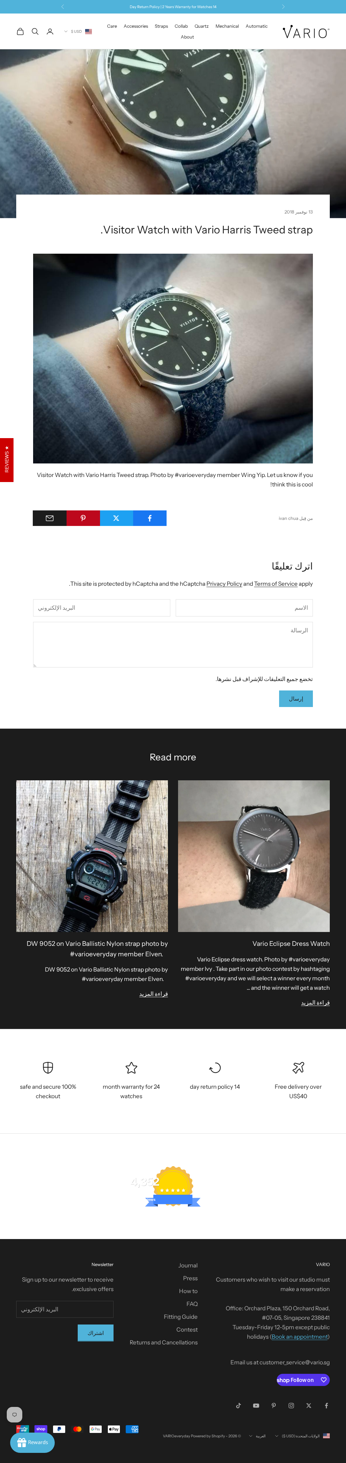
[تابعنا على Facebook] (326, 1405)
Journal (188, 1265)
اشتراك (96, 1333)
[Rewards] (32, 1443)
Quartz (202, 26)
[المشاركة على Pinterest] (83, 518)
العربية (261, 1436)
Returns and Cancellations (164, 1342)
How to (188, 1291)
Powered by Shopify (208, 1436)
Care (112, 26)
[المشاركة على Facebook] (149, 518)
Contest (187, 1329)
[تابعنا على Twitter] (308, 1405)
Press (190, 1278)
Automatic (257, 26)
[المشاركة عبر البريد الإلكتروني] (49, 518)
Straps (161, 26)
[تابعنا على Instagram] (291, 1405)
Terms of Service (276, 583)
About (187, 37)
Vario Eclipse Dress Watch (291, 944)
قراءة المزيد (315, 1002)
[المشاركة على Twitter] (116, 518)
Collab (181, 26)
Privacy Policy (224, 583)
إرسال (296, 698)
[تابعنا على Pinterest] (273, 1405)
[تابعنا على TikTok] (238, 1405)
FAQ (192, 1304)
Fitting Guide (181, 1316)
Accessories (136, 26)
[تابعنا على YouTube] (256, 1405)
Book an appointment (299, 1336)
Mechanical (227, 26)
